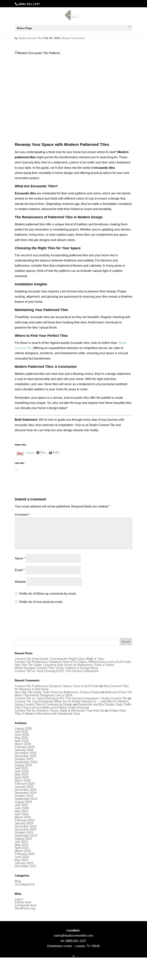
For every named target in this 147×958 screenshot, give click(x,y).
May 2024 (21, 811)
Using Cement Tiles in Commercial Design (44, 704)
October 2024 (24, 795)
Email (19, 570)
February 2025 (25, 783)
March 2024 (23, 817)
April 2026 (22, 740)
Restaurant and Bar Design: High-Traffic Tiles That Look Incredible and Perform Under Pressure (73, 706)
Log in (19, 899)
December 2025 (26, 753)
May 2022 (21, 860)
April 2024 (22, 814)
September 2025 (26, 762)
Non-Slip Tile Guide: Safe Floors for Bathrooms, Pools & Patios (57, 692)
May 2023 (21, 844)
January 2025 (24, 786)
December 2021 (26, 866)
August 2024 (23, 802)
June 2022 (22, 857)
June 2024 (22, 808)
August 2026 (23, 728)
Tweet (29, 452)
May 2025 (21, 774)
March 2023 (23, 850)
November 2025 (26, 756)
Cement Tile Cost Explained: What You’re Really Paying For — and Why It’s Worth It (72, 701)
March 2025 (23, 780)
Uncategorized (25, 884)
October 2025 (24, 759)
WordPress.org (25, 908)
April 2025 (22, 777)
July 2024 (21, 805)
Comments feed (25, 905)
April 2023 (22, 847)
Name (20, 558)
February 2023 (25, 854)
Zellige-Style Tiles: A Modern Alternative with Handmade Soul (70, 712)
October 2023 (24, 832)
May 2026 (21, 737)
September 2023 (26, 835)
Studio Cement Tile (29, 38)
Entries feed (23, 902)
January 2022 (24, 863)
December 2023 (26, 826)
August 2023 (23, 838)
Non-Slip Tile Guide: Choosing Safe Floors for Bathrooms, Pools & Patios (64, 665)
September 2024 (26, 798)
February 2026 (25, 747)
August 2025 (23, 765)
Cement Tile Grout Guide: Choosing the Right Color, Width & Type (59, 658)
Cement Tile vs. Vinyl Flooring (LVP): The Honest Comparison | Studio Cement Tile (71, 698)
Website (20, 581)
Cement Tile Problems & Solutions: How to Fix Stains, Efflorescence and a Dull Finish (73, 661)
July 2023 (21, 841)
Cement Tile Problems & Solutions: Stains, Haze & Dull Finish (57, 686)
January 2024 (24, 823)
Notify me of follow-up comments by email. (47, 593)
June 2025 (22, 771)
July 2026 (21, 731)
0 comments (77, 38)
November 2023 (26, 829)
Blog (65, 38)
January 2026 (24, 750)
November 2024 (26, 792)
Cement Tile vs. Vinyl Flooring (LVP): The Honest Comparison (57, 671)
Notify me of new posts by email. (41, 601)
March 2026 (23, 743)
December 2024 (26, 789)
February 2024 (25, 820)
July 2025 (21, 768)
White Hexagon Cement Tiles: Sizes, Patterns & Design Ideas (56, 668)
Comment (22, 514)
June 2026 (22, 734)
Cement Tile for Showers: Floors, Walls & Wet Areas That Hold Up (59, 710)
